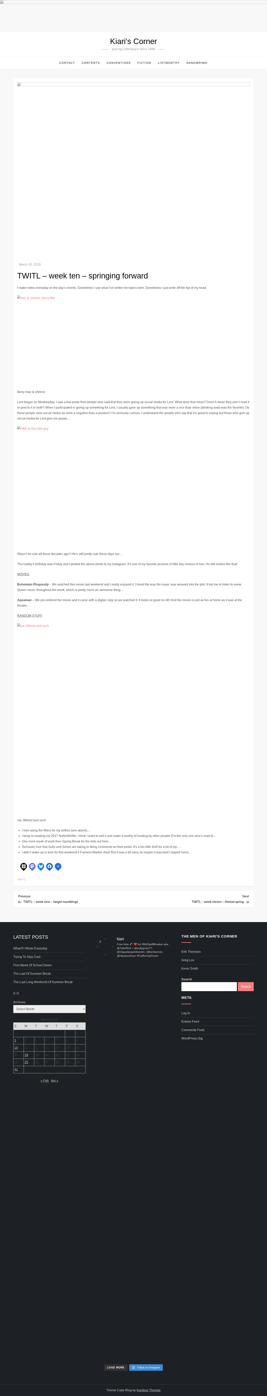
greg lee (187, 960)
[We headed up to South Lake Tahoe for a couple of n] (108, 1020)
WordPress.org (192, 1038)
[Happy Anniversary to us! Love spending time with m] (158, 984)
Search (186, 979)
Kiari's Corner (133, 41)
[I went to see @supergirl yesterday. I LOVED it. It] (133, 1026)
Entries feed (190, 1021)
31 (16, 1069)
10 (16, 1047)
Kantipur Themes (148, 1390)
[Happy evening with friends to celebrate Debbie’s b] (133, 1279)
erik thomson (191, 951)
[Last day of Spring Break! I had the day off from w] (108, 1143)
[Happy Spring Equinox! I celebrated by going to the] (133, 1137)
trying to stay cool (26, 956)
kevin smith (189, 968)
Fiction (144, 62)
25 (26, 1062)
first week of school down (32, 965)
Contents (91, 62)
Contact (67, 62)
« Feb (45, 1080)
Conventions (119, 62)
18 (26, 1055)
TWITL (21, 879)
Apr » (54, 1080)
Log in (185, 1013)
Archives (19, 1002)
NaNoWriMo (197, 62)
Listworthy (169, 62)
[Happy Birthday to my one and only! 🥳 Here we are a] (158, 1129)
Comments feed (192, 1030)
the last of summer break (32, 973)
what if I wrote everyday (30, 948)
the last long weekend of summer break (43, 982)
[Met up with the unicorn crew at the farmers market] (158, 1254)
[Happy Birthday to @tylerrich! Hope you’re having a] (108, 1235)
